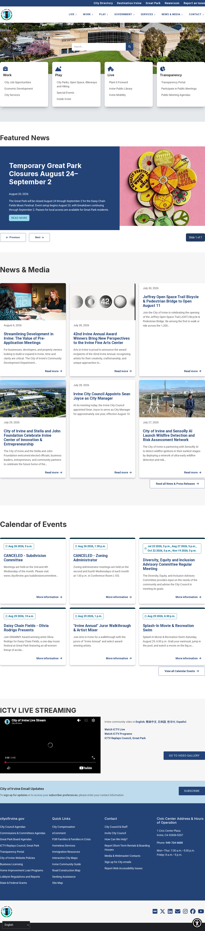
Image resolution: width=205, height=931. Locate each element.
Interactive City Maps (65, 857)
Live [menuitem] (73, 15)
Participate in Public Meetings (179, 88)
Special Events (65, 92)
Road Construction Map (66, 870)
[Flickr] (155, 912)
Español (181, 721)
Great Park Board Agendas (16, 839)
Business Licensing (11, 864)
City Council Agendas (12, 826)
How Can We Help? (116, 839)
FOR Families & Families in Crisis (71, 839)
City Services (12, 94)
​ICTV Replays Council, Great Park (125, 738)
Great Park (153, 3)
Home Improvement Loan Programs (21, 870)
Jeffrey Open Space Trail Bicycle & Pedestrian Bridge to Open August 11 (171, 301)
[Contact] (177, 912)
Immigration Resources (66, 851)
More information (47, 597)
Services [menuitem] (148, 15)
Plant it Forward (118, 82)
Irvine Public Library (120, 88)
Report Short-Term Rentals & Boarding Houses (127, 847)
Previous (14, 237)
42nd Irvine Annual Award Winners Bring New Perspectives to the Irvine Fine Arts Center (101, 338)
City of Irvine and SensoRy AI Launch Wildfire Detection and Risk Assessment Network (169, 435)
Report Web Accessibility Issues (123, 868)
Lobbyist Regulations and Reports (20, 876)
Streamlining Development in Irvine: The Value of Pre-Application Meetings (28, 338)
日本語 (162, 721)
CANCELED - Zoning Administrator (90, 557)
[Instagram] (185, 912)
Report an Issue (194, 3)
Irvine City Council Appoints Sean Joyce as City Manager (101, 396)
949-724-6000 (174, 842)
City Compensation (63, 826)
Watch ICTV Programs (118, 733)
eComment (59, 833)
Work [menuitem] (88, 15)
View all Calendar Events (180, 671)
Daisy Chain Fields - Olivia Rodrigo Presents (26, 628)
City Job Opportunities (18, 82)
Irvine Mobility (117, 94)
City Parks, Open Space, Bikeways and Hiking (77, 84)
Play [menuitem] (104, 15)
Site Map (57, 882)
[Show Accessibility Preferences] (197, 923)
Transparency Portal (173, 82)
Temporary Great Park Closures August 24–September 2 (45, 173)
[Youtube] (201, 912)
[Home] (6, 14)
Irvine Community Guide (66, 864)
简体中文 (151, 721)
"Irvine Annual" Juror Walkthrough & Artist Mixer (102, 628)
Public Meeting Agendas (175, 94)
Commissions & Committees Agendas (22, 833)
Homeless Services (63, 845)
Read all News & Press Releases (175, 483)
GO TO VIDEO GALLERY (184, 755)
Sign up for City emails (118, 862)
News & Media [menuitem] (172, 15)
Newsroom (172, 3)
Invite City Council (115, 833)
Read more (19, 217)
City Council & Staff (116, 826)
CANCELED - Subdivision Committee (25, 557)
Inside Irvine (64, 99)
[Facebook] (193, 912)
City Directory (103, 3)
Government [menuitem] (124, 15)
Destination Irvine (129, 3)
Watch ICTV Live (115, 729)
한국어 (171, 721)
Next (37, 237)
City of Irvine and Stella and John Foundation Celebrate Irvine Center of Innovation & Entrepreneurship (32, 437)
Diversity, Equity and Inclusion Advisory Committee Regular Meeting (169, 564)
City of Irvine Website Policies (17, 857)
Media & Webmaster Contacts (122, 855)
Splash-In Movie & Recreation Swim (168, 628)
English (140, 721)
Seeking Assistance (64, 876)
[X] (162, 912)
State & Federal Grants (13, 882)
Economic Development (19, 88)
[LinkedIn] (170, 912)
